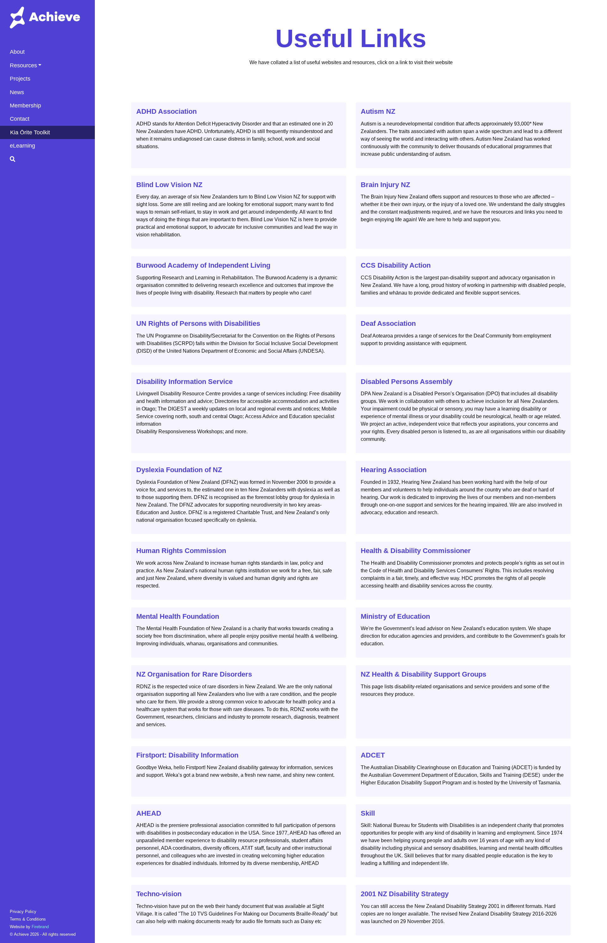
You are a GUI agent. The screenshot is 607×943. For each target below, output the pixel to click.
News (17, 92)
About (17, 52)
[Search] (52, 159)
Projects (20, 79)
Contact (19, 119)
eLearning (22, 146)
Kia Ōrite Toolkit (30, 132)
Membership (25, 105)
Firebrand (40, 926)
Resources (23, 65)
